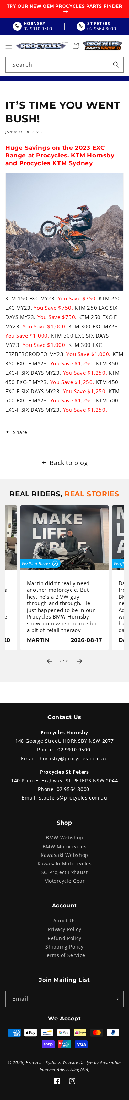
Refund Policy (64, 938)
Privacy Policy (64, 929)
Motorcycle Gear (64, 880)
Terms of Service (64, 955)
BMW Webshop (64, 837)
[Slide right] (79, 661)
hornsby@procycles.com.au (74, 758)
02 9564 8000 (73, 789)
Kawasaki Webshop (64, 855)
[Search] (115, 64)
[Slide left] (49, 661)
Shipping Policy (64, 946)
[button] (8, 45)
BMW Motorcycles (65, 846)
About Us (64, 920)
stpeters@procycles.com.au (73, 797)
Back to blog (69, 462)
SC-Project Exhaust (64, 872)
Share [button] (20, 432)
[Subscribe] (115, 999)
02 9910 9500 (73, 749)
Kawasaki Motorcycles (64, 863)
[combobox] (64, 64)
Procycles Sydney (43, 1062)
